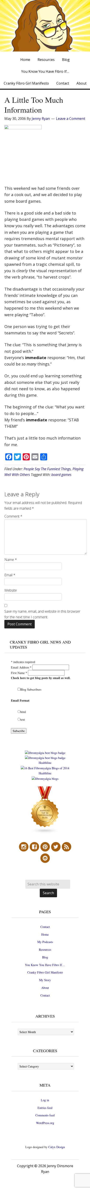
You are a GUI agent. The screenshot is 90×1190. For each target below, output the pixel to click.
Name (10, 559)
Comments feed (45, 1115)
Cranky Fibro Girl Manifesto (45, 972)
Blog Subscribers (30, 689)
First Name (19, 673)
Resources (45, 949)
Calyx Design (56, 1147)
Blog (45, 957)
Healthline (45, 763)
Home (45, 934)
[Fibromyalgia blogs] (45, 832)
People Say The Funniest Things (47, 468)
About (45, 988)
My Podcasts (45, 942)
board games (61, 474)
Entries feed (45, 1108)
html (23, 712)
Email (9, 575)
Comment (13, 516)
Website (10, 590)
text (22, 719)
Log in (45, 1100)
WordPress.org (45, 1123)
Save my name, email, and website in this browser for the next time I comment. (42, 614)
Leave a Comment (70, 118)
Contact (45, 927)
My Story (45, 980)
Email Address (21, 667)
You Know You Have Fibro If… (45, 965)
